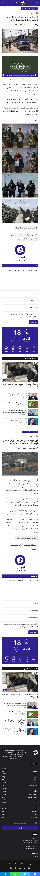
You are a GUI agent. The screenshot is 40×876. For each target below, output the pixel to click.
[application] (20, 66)
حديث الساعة (33, 785)
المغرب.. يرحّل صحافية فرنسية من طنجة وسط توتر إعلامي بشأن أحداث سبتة (15, 419)
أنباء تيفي (34, 8)
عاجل (36, 806)
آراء (36, 768)
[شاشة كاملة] (4, 75)
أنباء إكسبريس (32, 25)
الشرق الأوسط (26, 8)
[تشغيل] (36, 75)
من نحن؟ (35, 856)
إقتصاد (35, 774)
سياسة (35, 803)
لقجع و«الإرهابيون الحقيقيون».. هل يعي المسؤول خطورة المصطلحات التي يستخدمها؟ (15, 411)
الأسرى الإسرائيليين (30, 234)
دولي (36, 788)
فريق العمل (35, 853)
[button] (20, 66)
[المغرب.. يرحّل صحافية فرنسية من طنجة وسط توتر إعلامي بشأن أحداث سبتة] (33, 421)
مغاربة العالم (34, 811)
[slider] (21, 75)
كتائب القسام (22, 238)
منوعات (35, 814)
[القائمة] (37, 4)
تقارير (36, 777)
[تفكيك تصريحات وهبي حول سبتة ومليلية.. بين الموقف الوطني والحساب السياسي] (33, 396)
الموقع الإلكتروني (34, 307)
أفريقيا (34, 791)
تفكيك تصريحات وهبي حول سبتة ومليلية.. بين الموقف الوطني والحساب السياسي (14, 394)
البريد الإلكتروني (34, 300)
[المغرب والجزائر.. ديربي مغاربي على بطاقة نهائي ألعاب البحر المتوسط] (33, 404)
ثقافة (35, 782)
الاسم (36, 293)
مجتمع (35, 808)
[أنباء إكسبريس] (20, 3)
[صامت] (7, 75)
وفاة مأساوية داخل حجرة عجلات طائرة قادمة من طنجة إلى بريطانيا (20, 385)
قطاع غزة (33, 238)
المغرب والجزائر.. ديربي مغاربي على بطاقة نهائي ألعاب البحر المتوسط (14, 403)
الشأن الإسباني (32, 794)
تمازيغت (35, 780)
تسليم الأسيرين (15, 234)
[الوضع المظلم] (3, 4)
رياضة (35, 800)
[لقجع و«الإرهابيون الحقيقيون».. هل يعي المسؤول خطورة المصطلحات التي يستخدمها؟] (33, 412)
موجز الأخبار (34, 817)
